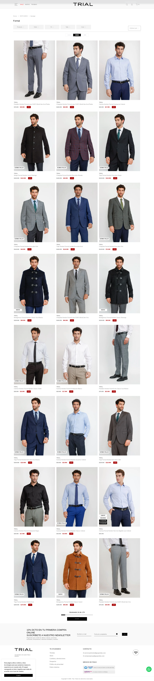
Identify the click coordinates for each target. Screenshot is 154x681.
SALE (22, 4)
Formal (33, 16)
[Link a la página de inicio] (15, 16)
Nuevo (27, 4)
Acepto (18, 675)
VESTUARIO (24, 16)
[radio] (69, 35)
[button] (36, 27)
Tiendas (34, 4)
